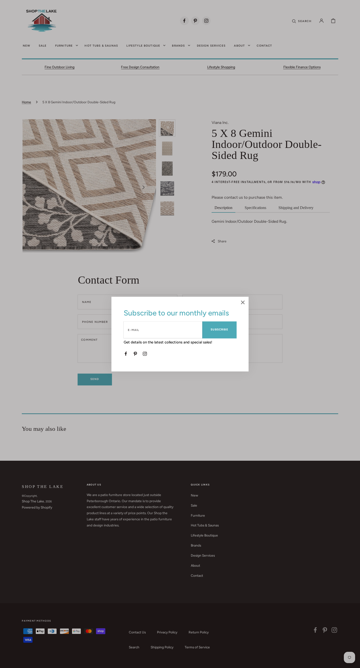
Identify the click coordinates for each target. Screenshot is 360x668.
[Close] (243, 302)
